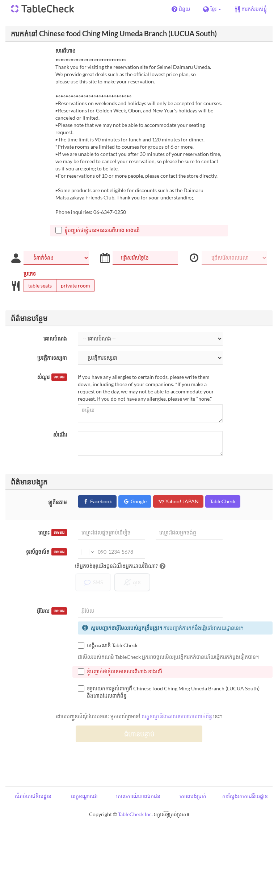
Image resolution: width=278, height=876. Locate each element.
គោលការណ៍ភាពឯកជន (138, 796)
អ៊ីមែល (50, 611)
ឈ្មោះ (51, 532)
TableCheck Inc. (135, 814)
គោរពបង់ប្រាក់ (193, 796)
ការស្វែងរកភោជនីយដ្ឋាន (245, 796)
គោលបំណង (55, 338)
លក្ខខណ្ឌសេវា (84, 796)
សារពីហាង (65, 50)
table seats (40, 285)
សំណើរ (60, 434)
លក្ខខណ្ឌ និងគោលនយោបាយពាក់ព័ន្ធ (177, 716)
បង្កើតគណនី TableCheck (112, 645)
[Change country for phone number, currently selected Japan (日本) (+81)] (87, 551)
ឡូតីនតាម (57, 502)
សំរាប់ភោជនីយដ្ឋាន (33, 796)
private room (75, 285)
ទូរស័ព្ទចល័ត (45, 552)
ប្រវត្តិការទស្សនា (52, 358)
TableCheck (223, 501)
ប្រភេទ (30, 273)
